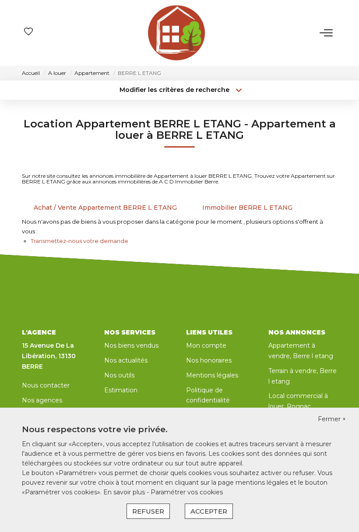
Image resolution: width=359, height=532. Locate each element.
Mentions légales (212, 375)
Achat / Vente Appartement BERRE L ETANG (105, 207)
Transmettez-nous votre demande (79, 240)
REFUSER (148, 511)
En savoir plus (125, 492)
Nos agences (42, 400)
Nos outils (119, 375)
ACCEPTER (208, 511)
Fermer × (332, 419)
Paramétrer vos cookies (187, 492)
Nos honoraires (209, 360)
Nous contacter (46, 385)
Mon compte (206, 345)
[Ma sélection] (28, 33)
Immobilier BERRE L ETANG (247, 207)
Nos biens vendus (131, 345)
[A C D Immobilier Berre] (176, 32)
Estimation (120, 390)
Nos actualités (126, 360)
